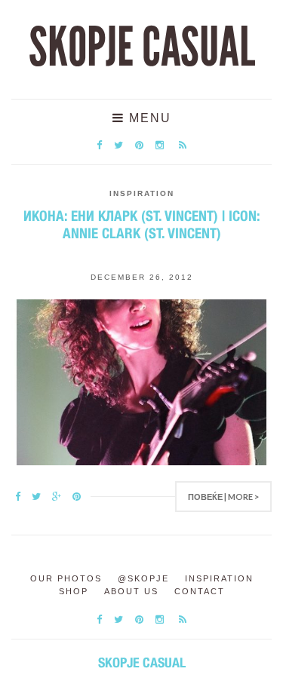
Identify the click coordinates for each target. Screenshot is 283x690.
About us (131, 591)
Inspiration (141, 193)
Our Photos (66, 578)
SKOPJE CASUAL (142, 47)
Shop (73, 591)
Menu (148, 118)
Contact (199, 591)
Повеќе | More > (223, 496)
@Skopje (143, 578)
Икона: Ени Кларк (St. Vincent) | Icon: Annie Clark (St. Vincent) (141, 224)
